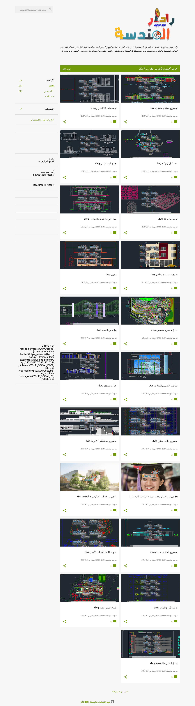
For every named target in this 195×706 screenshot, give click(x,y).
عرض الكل (67, 69)
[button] (125, 122)
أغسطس (48, 91)
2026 (51, 86)
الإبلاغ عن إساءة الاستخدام (42, 119)
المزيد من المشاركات (120, 691)
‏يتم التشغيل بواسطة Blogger (96, 701)
